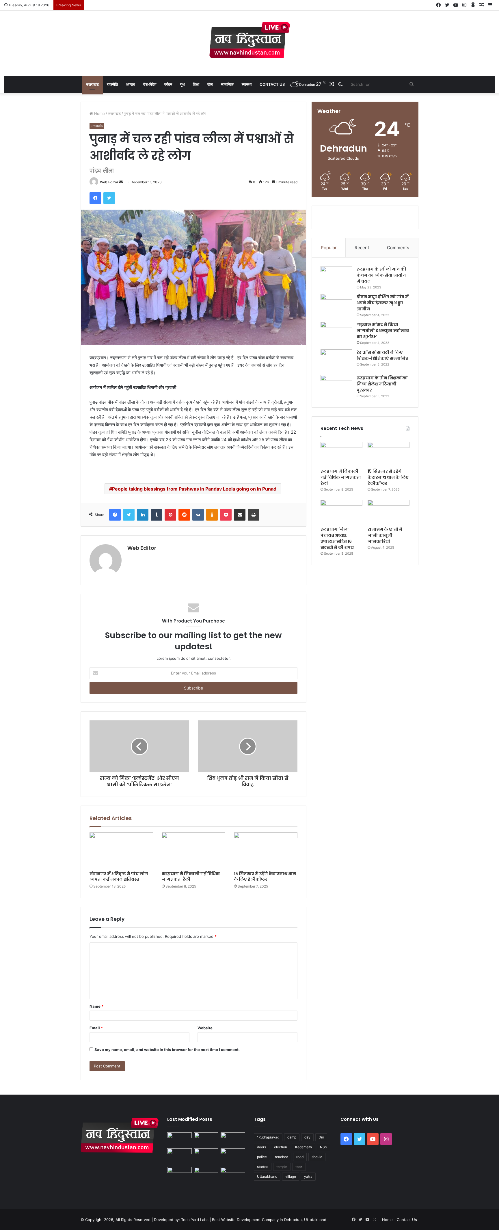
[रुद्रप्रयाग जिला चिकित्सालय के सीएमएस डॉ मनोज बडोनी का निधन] (233, 1156)
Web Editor (109, 182)
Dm (321, 1137)
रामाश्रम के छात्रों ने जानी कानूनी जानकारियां (385, 535)
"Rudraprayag (268, 1137)
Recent (362, 247)
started (262, 1166)
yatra (308, 1176)
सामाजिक (227, 84)
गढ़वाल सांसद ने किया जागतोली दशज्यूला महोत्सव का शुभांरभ (383, 331)
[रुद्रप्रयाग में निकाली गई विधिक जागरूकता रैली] (193, 850)
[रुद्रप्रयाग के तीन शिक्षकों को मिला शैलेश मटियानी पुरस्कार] (336, 386)
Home (99, 113)
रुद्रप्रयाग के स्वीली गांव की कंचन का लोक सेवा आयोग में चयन (381, 275)
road (300, 1157)
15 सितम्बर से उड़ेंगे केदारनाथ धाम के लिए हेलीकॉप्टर (265, 876)
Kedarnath (303, 1147)
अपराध (130, 84)
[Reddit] (184, 515)
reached (281, 1157)
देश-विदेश (149, 84)
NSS (323, 1147)
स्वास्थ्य (247, 84)
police (262, 1157)
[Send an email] (121, 182)
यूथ (182, 84)
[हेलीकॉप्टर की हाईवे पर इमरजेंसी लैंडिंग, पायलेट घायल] (206, 1174)
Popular (329, 247)
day (307, 1137)
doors (261, 1147)
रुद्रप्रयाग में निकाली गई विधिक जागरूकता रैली (191, 876)
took (299, 1166)
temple (281, 1166)
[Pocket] (226, 515)
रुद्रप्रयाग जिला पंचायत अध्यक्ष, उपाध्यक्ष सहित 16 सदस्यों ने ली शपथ (337, 538)
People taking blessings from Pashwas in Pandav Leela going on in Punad (194, 489)
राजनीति (112, 84)
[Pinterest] (170, 515)
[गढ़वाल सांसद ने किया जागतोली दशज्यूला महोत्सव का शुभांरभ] (336, 332)
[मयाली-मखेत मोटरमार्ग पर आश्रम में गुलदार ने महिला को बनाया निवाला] (179, 1174)
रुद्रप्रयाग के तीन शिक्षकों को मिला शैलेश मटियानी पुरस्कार (382, 384)
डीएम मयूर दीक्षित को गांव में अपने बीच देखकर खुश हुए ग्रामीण (383, 303)
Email (96, 1028)
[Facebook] (95, 198)
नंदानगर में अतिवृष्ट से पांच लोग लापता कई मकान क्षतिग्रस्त (119, 876)
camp (291, 1137)
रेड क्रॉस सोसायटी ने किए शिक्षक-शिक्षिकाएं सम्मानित (382, 355)
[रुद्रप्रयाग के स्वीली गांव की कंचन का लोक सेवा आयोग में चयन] (336, 277)
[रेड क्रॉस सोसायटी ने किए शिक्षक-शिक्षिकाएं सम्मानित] (336, 360)
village (290, 1176)
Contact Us (272, 84)
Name (96, 1006)
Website (205, 1028)
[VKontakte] (198, 515)
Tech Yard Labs (194, 1219)
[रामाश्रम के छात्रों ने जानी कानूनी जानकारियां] (388, 511)
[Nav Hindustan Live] (249, 40)
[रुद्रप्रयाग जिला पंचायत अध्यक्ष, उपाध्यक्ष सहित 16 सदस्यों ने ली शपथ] (341, 511)
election (280, 1147)
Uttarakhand (267, 1176)
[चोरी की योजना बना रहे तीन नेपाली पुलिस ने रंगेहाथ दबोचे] (233, 1174)
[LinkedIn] (142, 515)
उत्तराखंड (92, 84)
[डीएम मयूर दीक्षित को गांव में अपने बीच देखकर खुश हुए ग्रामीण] (336, 305)
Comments (398, 247)
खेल (210, 84)
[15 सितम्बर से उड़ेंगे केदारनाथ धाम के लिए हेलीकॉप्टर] (265, 850)
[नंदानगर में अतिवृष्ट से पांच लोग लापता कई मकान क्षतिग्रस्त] (121, 850)
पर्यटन (168, 84)
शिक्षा (196, 84)
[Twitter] (109, 198)
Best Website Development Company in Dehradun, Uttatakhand (269, 1219)
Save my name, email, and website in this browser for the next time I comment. (167, 1049)
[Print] (253, 515)
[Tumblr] (156, 515)
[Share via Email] (239, 515)
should (317, 1157)
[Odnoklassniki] (212, 515)
